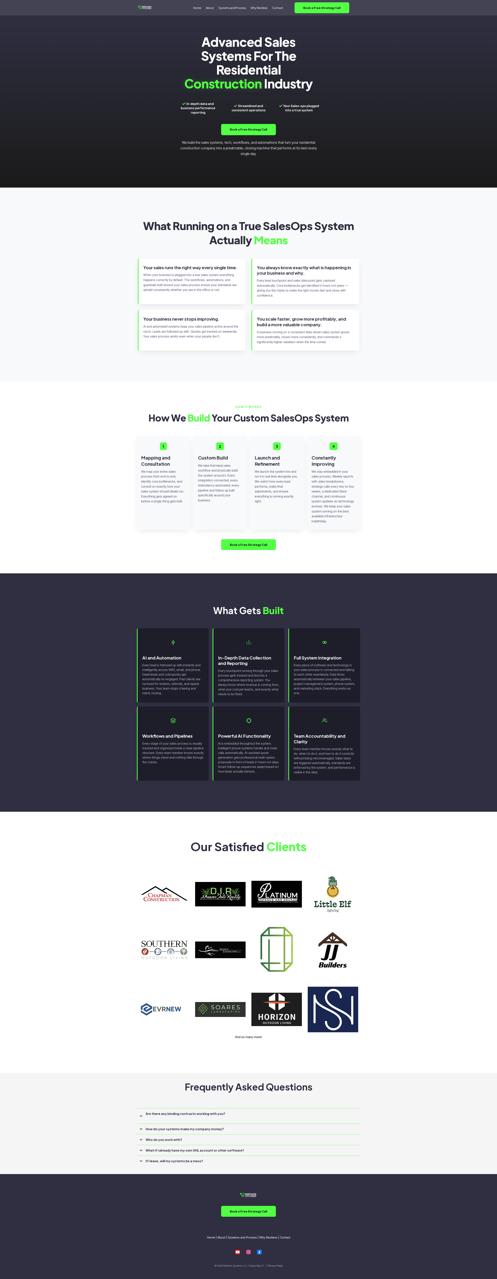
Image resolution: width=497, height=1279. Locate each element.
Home (211, 1237)
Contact (285, 1237)
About (221, 1237)
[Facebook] (259, 1252)
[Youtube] (237, 1252)
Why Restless (268, 1237)
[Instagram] (248, 1252)
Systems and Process (242, 1237)
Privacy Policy (275, 1265)
